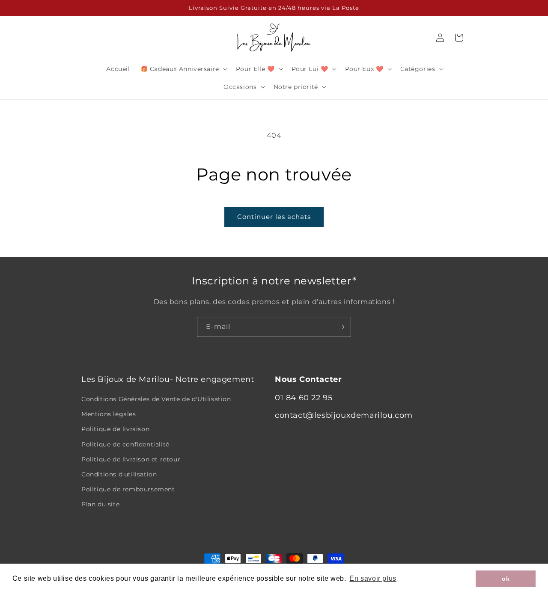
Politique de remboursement (128, 489)
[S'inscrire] (341, 327)
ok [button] (505, 578)
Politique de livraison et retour (130, 459)
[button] (183, 69)
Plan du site (100, 504)
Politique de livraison (115, 429)
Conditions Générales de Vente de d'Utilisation (156, 399)
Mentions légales (108, 414)
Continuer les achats (274, 217)
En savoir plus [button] (372, 578)
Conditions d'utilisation (119, 474)
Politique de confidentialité (125, 444)
